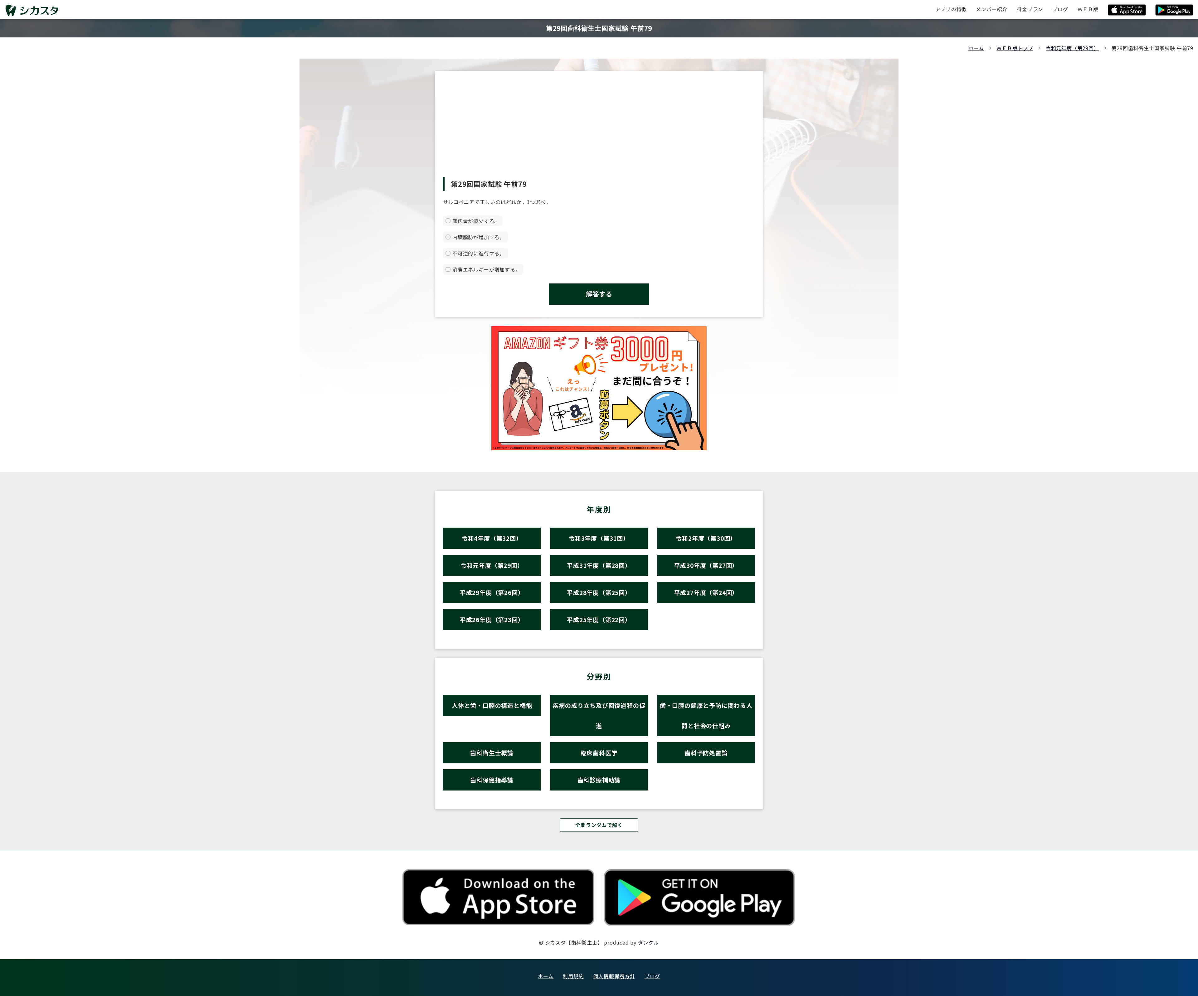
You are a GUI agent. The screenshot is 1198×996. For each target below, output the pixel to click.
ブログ (652, 976)
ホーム (976, 48)
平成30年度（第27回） (706, 565)
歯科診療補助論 (599, 780)
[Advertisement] (599, 130)
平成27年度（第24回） (706, 592)
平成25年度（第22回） (599, 619)
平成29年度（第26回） (492, 592)
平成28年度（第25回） (599, 592)
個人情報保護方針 (614, 976)
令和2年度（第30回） (706, 538)
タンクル (648, 942)
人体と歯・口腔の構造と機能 (492, 705)
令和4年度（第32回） (492, 538)
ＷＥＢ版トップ (1014, 48)
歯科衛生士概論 (492, 752)
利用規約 (573, 976)
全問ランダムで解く (598, 825)
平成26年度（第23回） (492, 619)
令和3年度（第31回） (599, 538)
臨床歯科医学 (599, 752)
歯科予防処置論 (706, 752)
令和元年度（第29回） (1072, 48)
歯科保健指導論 (492, 780)
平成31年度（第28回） (599, 565)
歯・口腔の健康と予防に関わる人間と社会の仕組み (706, 715)
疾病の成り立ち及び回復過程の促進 (599, 715)
